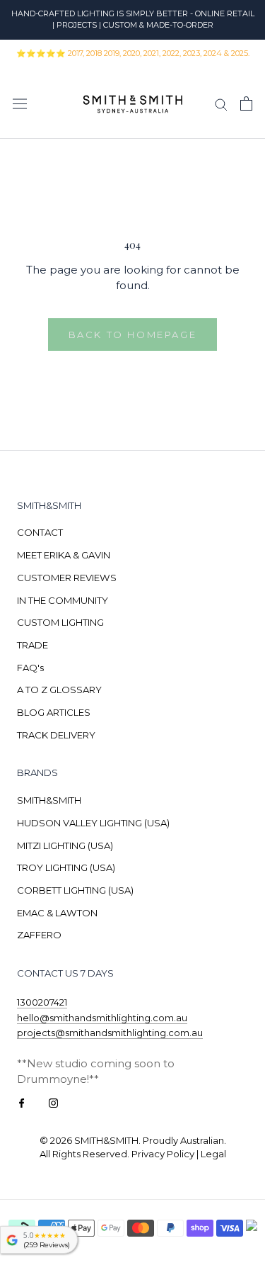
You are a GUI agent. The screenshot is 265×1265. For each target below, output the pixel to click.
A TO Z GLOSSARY (59, 689)
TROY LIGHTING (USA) (66, 867)
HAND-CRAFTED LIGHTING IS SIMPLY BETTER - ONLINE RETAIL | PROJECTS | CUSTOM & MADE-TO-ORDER (132, 19)
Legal (213, 1153)
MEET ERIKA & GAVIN (63, 555)
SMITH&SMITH (49, 800)
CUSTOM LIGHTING (60, 622)
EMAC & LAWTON (57, 912)
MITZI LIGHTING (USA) (65, 845)
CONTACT (40, 532)
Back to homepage (133, 334)
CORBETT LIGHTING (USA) (75, 890)
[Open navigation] (20, 104)
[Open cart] (246, 103)
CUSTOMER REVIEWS (67, 577)
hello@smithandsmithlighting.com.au (102, 1017)
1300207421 (42, 1002)
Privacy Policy (162, 1153)
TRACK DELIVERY (56, 735)
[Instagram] (53, 1102)
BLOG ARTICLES (53, 712)
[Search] (221, 103)
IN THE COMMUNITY (62, 600)
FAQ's (30, 667)
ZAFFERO (39, 934)
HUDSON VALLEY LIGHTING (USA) (93, 822)
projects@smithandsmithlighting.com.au (110, 1032)
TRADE (32, 645)
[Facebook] (21, 1102)
